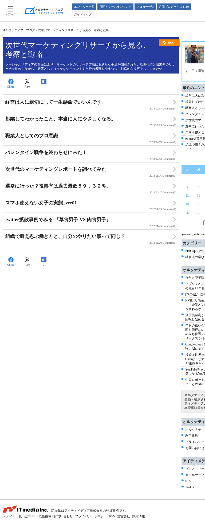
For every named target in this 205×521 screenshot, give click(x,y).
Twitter (189, 487)
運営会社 (123, 516)
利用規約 (191, 436)
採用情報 (138, 516)
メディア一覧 (12, 516)
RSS (171, 43)
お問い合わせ (194, 448)
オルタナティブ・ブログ (19, 30)
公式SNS (30, 516)
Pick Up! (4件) (194, 251)
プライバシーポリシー (91, 516)
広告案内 (45, 516)
